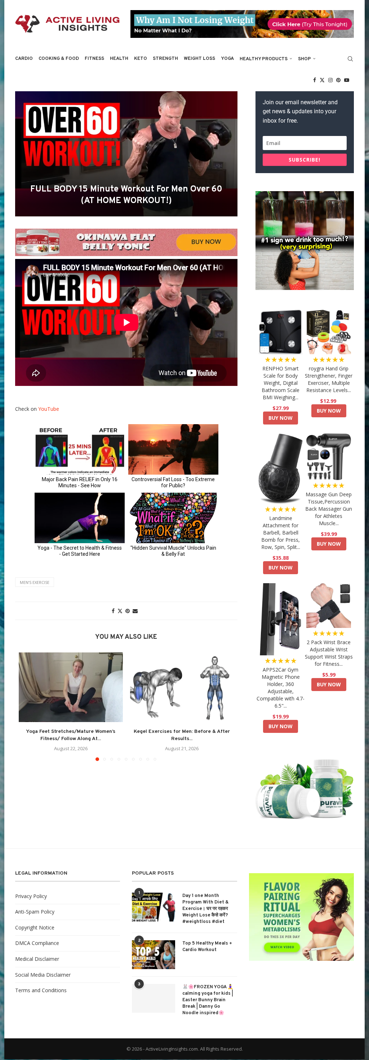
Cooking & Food (59, 59)
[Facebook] (314, 80)
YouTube (48, 408)
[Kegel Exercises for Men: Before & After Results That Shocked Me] (182, 687)
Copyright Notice (34, 927)
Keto (140, 59)
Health (119, 59)
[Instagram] (330, 80)
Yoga (227, 59)
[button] (28, 706)
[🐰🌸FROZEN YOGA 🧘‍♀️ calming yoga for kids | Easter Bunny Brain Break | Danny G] (153, 998)
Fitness (94, 59)
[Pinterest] (338, 80)
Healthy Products (264, 59)
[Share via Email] (135, 610)
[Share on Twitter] (120, 610)
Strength (165, 59)
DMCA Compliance (37, 943)
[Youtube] (346, 80)
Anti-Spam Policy (34, 911)
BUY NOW (280, 417)
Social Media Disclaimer (43, 974)
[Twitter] (322, 80)
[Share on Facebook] (113, 610)
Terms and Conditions (41, 990)
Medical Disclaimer (37, 958)
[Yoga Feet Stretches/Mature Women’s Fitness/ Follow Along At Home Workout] (71, 687)
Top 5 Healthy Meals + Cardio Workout (207, 947)
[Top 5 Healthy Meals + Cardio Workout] (153, 954)
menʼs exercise (34, 582)
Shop (304, 59)
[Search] (350, 58)
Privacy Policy (31, 896)
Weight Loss (199, 59)
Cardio (24, 59)
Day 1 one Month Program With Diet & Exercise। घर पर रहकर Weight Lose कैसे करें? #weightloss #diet (205, 909)
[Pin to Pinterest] (127, 610)
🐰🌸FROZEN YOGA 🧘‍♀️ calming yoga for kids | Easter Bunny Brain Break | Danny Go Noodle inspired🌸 (207, 1000)
